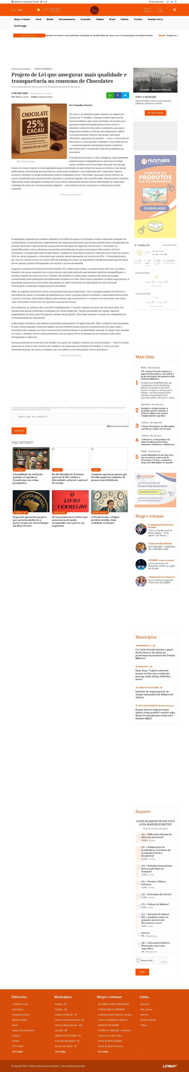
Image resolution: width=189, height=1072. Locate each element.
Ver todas (17, 1051)
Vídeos (143, 1025)
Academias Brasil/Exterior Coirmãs (115, 1014)
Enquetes (144, 1004)
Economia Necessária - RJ (67, 1041)
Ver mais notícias (155, 113)
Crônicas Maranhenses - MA (68, 1025)
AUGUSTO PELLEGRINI (108, 1025)
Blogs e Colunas (22, 19)
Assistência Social (20, 1014)
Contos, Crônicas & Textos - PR (69, 1020)
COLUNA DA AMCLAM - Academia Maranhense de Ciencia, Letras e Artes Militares (116, 1030)
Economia (85, 19)
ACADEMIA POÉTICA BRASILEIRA (113, 1004)
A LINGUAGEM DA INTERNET (111, 1009)
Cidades (100, 19)
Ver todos (60, 1051)
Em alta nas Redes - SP (66, 1046)
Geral (38, 19)
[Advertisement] (70, 217)
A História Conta (20, 1004)
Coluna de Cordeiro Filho (110, 1035)
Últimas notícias (148, 1020)
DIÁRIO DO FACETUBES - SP (68, 1035)
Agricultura (17, 1009)
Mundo (50, 19)
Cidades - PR (61, 1009)
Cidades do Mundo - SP (66, 1014)
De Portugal (20, 26)
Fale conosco (146, 1009)
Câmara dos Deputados (23, 1030)
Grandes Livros (155, 19)
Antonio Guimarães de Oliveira (112, 1020)
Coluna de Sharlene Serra (110, 1046)
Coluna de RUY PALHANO (110, 1041)
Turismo (138, 19)
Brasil (112, 19)
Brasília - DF (61, 1004)
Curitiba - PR (61, 1030)
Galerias (144, 1014)
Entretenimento (67, 19)
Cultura (124, 19)
